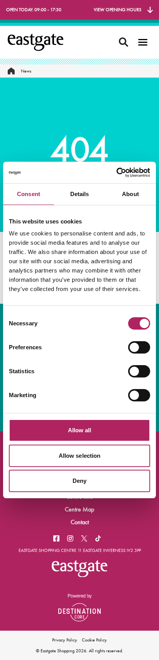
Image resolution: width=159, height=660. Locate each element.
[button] (142, 42)
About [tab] (130, 194)
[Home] (11, 71)
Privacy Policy (64, 640)
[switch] (139, 347)
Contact (80, 522)
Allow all (79, 430)
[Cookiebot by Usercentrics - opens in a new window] (116, 173)
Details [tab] (79, 194)
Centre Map (79, 509)
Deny (79, 480)
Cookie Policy (94, 640)
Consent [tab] (28, 194)
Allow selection (80, 455)
